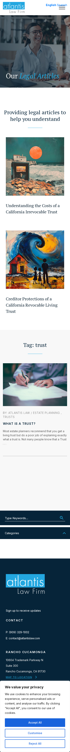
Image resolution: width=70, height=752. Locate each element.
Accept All (35, 722)
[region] (35, 716)
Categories (12, 533)
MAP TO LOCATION (19, 677)
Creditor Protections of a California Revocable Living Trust (32, 305)
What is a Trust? (19, 424)
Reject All (35, 743)
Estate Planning (46, 412)
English (51, 5)
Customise (35, 733)
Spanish (62, 5)
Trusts (9, 417)
